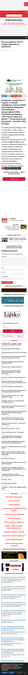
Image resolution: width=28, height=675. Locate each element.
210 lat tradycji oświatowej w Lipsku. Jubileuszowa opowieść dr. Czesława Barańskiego (11, 372)
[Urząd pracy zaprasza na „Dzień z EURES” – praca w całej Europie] (4, 239)
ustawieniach (4, 669)
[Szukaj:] (14, 15)
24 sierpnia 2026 (6, 456)
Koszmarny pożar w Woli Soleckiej (10, 348)
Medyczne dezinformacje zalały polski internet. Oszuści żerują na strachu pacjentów (13, 382)
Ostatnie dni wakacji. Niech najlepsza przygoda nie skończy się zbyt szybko (11, 437)
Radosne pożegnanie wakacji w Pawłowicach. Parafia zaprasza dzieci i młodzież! (13, 391)
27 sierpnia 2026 (6, 384)
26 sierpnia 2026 (6, 426)
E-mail (2, 272)
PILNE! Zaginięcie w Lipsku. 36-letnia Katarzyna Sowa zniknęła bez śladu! (11, 344)
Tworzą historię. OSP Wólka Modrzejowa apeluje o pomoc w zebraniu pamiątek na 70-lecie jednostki (13, 469)
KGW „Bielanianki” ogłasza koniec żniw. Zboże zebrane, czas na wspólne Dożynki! (12, 418)
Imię (2, 267)
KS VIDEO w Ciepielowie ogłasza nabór (11, 386)
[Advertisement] (14, 7)
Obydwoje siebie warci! (7, 622)
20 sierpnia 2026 (6, 485)
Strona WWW (4, 276)
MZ (11, 50)
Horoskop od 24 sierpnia (8, 458)
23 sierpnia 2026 (6, 460)
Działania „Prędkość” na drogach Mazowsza (13, 377)
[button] (26, 4)
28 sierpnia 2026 (6, 346)
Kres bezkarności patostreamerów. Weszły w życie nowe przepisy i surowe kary (13, 357)
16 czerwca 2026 (13, 241)
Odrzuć (11, 672)
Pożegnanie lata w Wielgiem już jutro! (11, 367)
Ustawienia (19, 672)
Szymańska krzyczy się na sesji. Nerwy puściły (13, 352)
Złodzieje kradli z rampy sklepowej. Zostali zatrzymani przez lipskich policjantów (12, 442)
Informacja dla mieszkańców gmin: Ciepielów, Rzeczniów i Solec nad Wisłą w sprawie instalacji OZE (14, 413)
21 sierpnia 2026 (6, 465)
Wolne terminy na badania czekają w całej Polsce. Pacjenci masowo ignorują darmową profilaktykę (13, 453)
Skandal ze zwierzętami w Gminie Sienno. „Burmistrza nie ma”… (12, 401)
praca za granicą (15, 168)
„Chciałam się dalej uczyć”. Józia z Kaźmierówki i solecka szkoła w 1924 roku (12, 475)
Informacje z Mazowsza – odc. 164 (10, 428)
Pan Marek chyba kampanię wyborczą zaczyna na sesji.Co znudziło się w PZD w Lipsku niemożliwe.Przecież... (13, 581)
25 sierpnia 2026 (6, 433)
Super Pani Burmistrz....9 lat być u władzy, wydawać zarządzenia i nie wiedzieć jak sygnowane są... (12, 614)
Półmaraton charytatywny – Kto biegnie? (12, 432)
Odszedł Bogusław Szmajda (9, 483)
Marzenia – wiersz (6, 479)
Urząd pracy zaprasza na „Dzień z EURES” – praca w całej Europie (17, 238)
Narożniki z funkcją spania (14, 497)
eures (6, 168)
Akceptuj (4, 672)
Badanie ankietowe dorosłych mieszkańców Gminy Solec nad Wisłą (13, 406)
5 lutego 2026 (6, 50)
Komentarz (4, 256)
